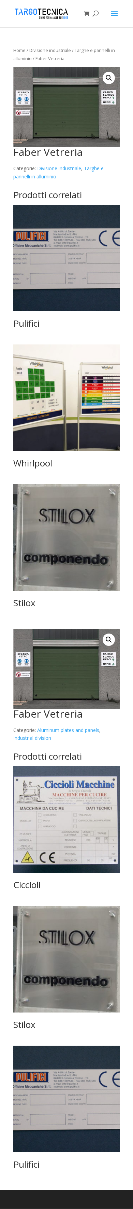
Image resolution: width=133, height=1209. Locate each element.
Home (19, 50)
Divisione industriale (50, 50)
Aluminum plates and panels (68, 730)
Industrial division (32, 738)
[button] (109, 78)
